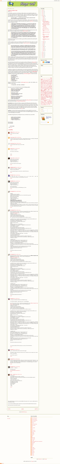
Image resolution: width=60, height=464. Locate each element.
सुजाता (41, 94)
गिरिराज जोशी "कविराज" (46, 81)
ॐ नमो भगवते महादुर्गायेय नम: (27, 73)
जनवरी (43, 50)
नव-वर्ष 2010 (47, 86)
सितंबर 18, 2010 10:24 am (17, 143)
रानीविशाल (11, 132)
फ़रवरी (43, 49)
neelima (46, 102)
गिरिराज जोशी (33, 437)
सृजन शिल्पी (44, 94)
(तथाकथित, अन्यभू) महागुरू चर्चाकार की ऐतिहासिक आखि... (46, 37)
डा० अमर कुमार (12, 191)
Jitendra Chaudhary (34, 419)
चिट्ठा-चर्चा (47, 83)
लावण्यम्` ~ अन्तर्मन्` (12, 374)
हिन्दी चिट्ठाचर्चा (45, 95)
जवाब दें (11, 134)
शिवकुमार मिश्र (46, 92)
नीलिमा (41, 87)
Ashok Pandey (12, 137)
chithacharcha (43, 97)
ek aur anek (47, 99)
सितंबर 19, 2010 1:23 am (17, 254)
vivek (46, 104)
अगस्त (43, 41)
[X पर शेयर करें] (12, 126)
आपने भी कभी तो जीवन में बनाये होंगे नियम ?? (15, 370)
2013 (43, 11)
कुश (51, 80)
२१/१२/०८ (45, 78)
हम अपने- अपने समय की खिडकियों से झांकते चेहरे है (46, 22)
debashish (42, 99)
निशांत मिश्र (50, 86)
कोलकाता (42, 81)
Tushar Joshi (33, 430)
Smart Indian (12, 143)
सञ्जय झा (11, 148)
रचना (32, 446)
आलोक (51, 79)
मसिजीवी (45, 89)
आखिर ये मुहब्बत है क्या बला (24, 82)
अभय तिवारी (48, 79)
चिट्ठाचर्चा (50, 83)
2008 (43, 53)
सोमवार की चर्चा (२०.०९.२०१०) (45, 27)
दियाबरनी (51, 85)
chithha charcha (49, 97)
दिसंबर (43, 16)
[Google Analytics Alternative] (2, 463)
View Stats (8, 418)
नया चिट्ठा (45, 86)
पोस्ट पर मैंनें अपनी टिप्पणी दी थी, (15, 257)
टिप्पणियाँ (43, 111)
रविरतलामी (43, 91)
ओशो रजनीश (11, 366)
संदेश (42, 109)
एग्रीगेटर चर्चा (49, 80)
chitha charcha (48, 96)
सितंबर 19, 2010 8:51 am (16, 349)
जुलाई (43, 42)
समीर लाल (46, 93)
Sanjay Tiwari (33, 425)
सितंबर (43, 20)
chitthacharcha (43, 98)
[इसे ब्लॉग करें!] (11, 126)
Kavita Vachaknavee (48, 101)
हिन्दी (41, 95)
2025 (43, 10)
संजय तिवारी (50, 92)
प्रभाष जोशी (47, 87)
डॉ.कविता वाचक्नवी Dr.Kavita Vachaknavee (37, 441)
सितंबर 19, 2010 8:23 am (16, 298)
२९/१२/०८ (49, 78)
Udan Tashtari (33, 431)
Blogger (42, 96)
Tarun (11, 127)
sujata (43, 104)
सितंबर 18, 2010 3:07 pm (18, 167)
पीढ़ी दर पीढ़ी (34, 62)
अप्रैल (43, 46)
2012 (43, 12)
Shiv (32, 426)
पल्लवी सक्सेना (44, 87)
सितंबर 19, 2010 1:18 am (17, 210)
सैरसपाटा (46, 94)
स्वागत (47, 94)
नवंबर (43, 17)
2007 (43, 54)
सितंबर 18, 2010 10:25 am (16, 148)
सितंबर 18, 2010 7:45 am (16, 132)
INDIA (50, 100)
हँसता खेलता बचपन (50, 94)
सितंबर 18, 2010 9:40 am (18, 137)
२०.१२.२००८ (42, 78)
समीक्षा (44, 93)
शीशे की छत (31, 21)
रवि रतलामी (33, 447)
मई (43, 45)
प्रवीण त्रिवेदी (33, 442)
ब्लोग (21, 108)
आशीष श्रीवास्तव (42, 80)
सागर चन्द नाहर (50, 93)
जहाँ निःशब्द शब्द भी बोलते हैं (46, 23)
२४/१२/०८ (47, 78)
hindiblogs (45, 100)
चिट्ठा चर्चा (43, 83)
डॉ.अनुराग (44, 85)
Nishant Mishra (49, 102)
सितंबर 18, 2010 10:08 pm (17, 191)
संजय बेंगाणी (42, 93)
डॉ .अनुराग (33, 440)
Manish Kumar (34, 421)
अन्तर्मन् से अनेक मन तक (45, 28)
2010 (43, 15)
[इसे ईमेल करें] (10, 126)
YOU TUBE (49, 104)
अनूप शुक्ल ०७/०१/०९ (45, 79)
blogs (44, 96)
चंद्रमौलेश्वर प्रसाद (12, 167)
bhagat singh (50, 95)
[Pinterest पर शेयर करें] (13, 126)
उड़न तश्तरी (46, 80)
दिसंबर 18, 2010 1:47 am (18, 374)
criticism (51, 98)
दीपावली (42, 86)
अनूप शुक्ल (11, 298)
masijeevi (42, 102)
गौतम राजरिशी (50, 81)
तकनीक (46, 85)
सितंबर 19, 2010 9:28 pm (17, 366)
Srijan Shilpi (33, 427)
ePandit (33, 453)
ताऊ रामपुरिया (48, 85)
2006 (43, 55)
